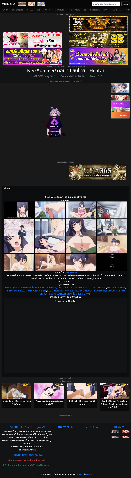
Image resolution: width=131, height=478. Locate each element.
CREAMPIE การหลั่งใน (97, 287)
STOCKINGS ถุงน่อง (116, 290)
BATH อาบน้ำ (28, 287)
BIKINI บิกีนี (63, 287)
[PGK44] (98, 24)
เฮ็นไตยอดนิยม (17, 10)
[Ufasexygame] (33, 56)
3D (85, 10)
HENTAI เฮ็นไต (12, 290)
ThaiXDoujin (116, 10)
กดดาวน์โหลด (120, 115)
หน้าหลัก (5, 10)
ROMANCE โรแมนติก (73, 290)
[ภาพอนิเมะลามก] (41, 4)
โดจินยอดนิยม (59, 10)
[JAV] (33, 40)
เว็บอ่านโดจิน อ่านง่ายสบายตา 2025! (27, 454)
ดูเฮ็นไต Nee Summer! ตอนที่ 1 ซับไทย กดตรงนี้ (65, 81)
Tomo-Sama (71, 272)
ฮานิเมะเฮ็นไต (8, 4)
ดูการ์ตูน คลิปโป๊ (74, 10)
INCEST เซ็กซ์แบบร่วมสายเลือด (33, 290)
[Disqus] (65, 338)
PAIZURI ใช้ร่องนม (55, 290)
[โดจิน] (22, 4)
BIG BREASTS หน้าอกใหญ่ (46, 287)
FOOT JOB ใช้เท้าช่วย (116, 287)
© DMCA (89, 474)
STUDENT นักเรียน (48, 293)
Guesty (80, 474)
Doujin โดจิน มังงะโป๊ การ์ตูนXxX (27, 427)
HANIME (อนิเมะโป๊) (13, 287)
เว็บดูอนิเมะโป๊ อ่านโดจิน (98, 10)
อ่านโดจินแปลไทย (43, 10)
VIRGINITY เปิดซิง (83, 293)
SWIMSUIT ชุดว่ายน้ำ (66, 293)
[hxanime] (125, 437)
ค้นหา (125, 4)
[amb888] (98, 56)
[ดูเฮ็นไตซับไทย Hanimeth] (125, 431)
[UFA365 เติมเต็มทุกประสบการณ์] (97, 172)
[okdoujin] (114, 431)
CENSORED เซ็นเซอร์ (78, 287)
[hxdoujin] (114, 437)
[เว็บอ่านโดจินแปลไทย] (120, 88)
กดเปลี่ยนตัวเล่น (120, 103)
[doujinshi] (31, 4)
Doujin (30, 10)
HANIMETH (120, 427)
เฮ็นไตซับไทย (92, 427)
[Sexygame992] (98, 40)
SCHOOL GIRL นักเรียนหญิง (95, 290)
